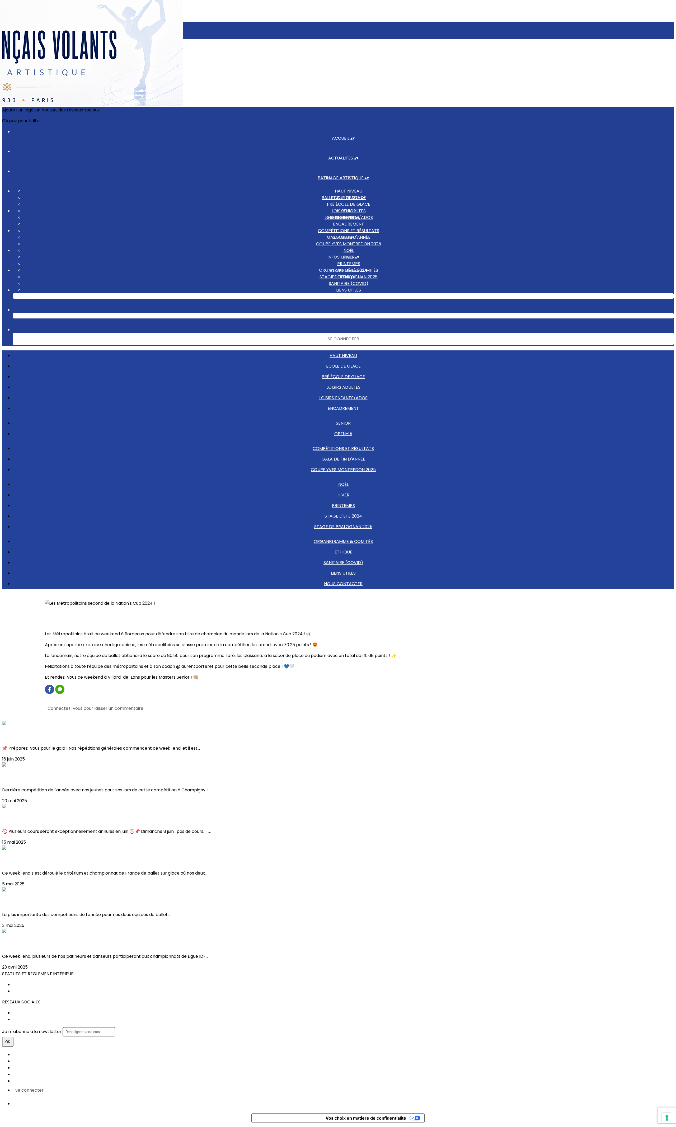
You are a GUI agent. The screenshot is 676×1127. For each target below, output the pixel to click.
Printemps (348, 264)
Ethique (343, 552)
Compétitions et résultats (348, 231)
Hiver (343, 495)
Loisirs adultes (343, 387)
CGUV (19, 1074)
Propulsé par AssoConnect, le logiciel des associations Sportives (79, 1104)
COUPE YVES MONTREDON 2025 (348, 244)
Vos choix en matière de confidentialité (366, 1118)
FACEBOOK (24, 1013)
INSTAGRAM (25, 1019)
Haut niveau (348, 191)
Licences (22, 1061)
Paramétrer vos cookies (38, 1081)
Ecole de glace (343, 366)
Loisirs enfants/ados (343, 398)
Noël (349, 250)
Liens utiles (348, 290)
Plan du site (24, 1054)
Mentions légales (30, 1068)
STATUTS (22, 985)
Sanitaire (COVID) (348, 283)
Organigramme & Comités (348, 270)
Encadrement (348, 224)
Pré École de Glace (348, 204)
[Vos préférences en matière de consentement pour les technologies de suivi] (667, 1118)
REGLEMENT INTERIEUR (36, 991)
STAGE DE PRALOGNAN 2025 (343, 527)
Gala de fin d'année (343, 459)
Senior (348, 211)
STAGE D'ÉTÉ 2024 (343, 516)
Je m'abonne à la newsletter (32, 1032)
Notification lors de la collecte (286, 1118)
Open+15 (343, 434)
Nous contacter (348, 297)
